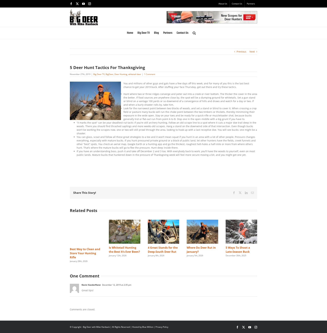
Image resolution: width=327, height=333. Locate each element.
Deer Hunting (120, 74)
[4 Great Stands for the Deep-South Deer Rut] (163, 221)
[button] (194, 33)
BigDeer (109, 74)
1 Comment (149, 74)
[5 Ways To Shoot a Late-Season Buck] (241, 221)
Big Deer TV (99, 74)
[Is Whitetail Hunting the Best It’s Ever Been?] (124, 221)
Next (252, 51)
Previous (241, 51)
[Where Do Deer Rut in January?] (202, 221)
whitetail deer (134, 74)
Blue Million (147, 327)
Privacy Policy (161, 327)
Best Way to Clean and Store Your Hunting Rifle (85, 253)
